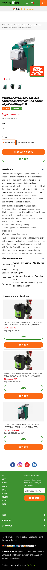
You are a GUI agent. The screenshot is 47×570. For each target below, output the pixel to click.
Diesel (4, 479)
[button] (4, 79)
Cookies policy (35, 536)
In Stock (5, 500)
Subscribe (35, 498)
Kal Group (31, 565)
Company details (9, 539)
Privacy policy (21, 536)
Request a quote (23, 151)
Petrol (4, 483)
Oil (3, 25)
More (4, 504)
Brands (5, 497)
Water (4, 490)
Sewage (5, 493)
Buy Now (23, 158)
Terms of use (7, 536)
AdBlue (4, 486)
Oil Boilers (8, 25)
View (23, 336)
